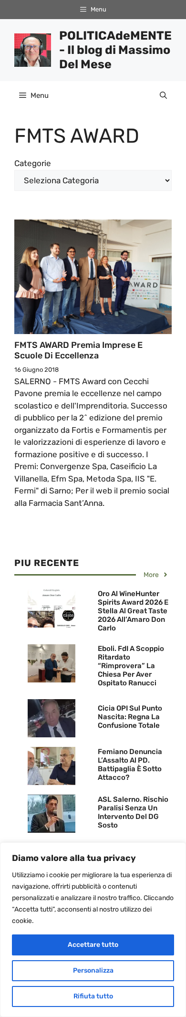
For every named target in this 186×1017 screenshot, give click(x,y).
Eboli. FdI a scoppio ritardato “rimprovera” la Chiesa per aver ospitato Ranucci (131, 665)
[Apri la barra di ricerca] (163, 95)
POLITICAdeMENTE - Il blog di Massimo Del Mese (115, 50)
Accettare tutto (93, 945)
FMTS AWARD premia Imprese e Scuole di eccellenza (78, 350)
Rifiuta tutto (93, 996)
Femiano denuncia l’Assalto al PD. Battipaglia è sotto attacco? (130, 764)
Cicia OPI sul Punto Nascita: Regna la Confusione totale (130, 717)
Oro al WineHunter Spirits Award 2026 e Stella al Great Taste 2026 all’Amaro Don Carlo (133, 610)
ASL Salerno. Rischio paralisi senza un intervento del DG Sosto (133, 812)
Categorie (32, 163)
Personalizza (93, 970)
